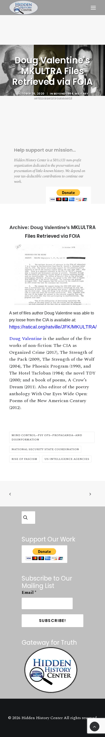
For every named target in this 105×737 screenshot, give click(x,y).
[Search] (28, 517)
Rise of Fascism (24, 459)
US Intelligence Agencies (66, 459)
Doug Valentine (25, 338)
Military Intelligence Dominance (61, 96)
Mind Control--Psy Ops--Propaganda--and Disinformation (46, 437)
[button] (93, 7)
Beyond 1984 (64, 94)
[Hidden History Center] (23, 8)
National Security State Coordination (45, 449)
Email (29, 592)
